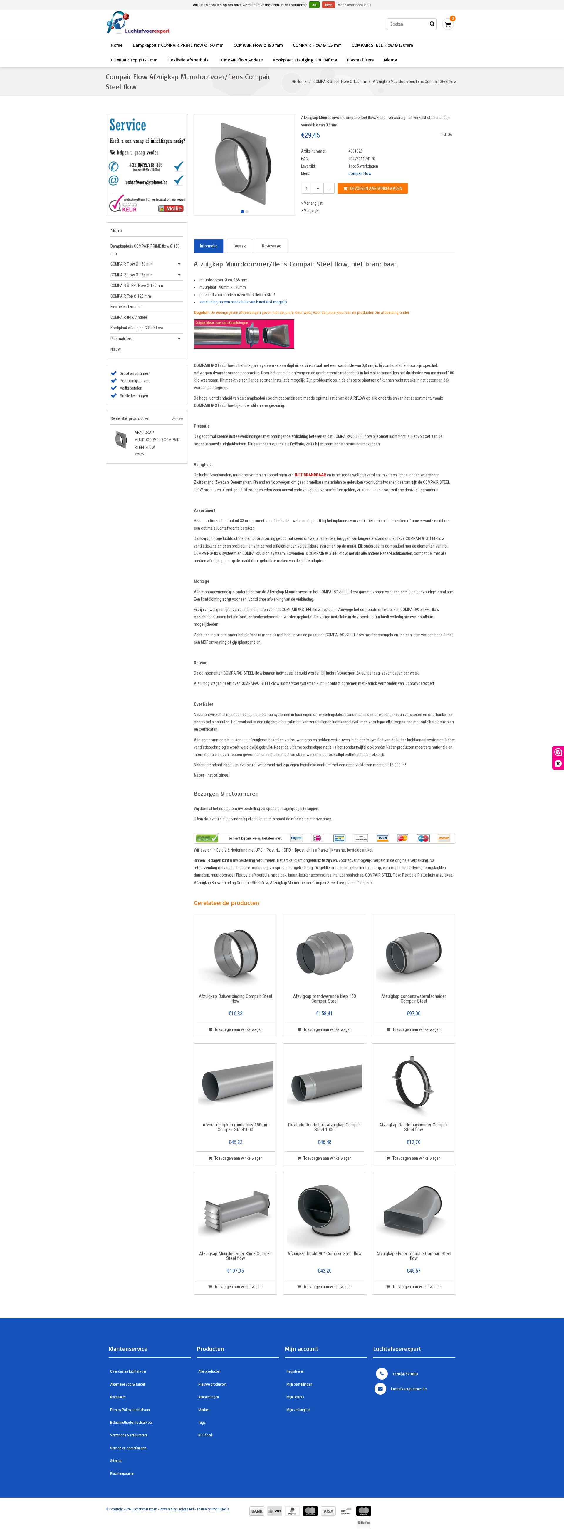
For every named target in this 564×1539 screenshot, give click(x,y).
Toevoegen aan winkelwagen (374, 188)
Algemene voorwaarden (128, 1384)
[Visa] (328, 1511)
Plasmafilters (360, 60)
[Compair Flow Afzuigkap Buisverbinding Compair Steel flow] (235, 954)
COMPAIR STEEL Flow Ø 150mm (382, 45)
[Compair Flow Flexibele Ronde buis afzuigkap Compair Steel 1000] (324, 1083)
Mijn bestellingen (299, 1384)
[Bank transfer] (256, 1511)
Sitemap (116, 1460)
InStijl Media (220, 1509)
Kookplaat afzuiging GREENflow (305, 60)
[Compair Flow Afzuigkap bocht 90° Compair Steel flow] (324, 1211)
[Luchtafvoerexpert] (189, 24)
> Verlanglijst (312, 203)
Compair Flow (359, 173)
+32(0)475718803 (405, 1374)
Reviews (271, 245)
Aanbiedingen (208, 1397)
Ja (314, 5)
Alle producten (209, 1371)
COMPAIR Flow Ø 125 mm (317, 45)
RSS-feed (205, 1435)
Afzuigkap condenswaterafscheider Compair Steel (413, 999)
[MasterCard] (310, 1511)
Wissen (177, 418)
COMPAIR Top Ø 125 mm (134, 60)
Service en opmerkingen (128, 1448)
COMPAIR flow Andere (241, 60)
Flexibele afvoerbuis (188, 60)
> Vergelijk (309, 210)
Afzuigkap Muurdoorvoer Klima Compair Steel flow (235, 1256)
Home (117, 45)
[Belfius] (364, 1522)
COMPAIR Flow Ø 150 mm (258, 45)
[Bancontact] (346, 1511)
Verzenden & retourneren (129, 1435)
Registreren (295, 1371)
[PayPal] (292, 1511)
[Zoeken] (432, 24)
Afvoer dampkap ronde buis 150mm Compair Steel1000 (235, 1127)
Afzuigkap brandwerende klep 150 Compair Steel (324, 999)
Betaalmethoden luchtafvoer (131, 1422)
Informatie (208, 245)
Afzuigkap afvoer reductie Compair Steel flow (413, 1256)
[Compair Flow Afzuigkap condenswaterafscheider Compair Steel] (413, 954)
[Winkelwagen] (448, 24)
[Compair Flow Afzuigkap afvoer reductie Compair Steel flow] (413, 1211)
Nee (328, 5)
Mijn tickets (295, 1397)
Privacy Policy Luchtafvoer (130, 1410)
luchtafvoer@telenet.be (409, 1389)
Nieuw (390, 60)
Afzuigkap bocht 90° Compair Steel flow (325, 1253)
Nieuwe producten (212, 1384)
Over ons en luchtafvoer (128, 1371)
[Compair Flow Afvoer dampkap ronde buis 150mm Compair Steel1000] (235, 1083)
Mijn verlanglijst (298, 1410)
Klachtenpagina (121, 1473)
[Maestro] (363, 1511)
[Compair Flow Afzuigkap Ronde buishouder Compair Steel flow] (413, 1083)
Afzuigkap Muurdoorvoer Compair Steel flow (157, 440)
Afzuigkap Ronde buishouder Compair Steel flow (413, 1127)
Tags (239, 245)
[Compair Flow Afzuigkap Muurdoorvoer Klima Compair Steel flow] (235, 1211)
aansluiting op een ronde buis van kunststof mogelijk (243, 302)
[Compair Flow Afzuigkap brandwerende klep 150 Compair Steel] (324, 954)
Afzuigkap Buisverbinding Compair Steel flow (235, 999)
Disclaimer (118, 1397)
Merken (203, 1410)
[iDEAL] (274, 1511)
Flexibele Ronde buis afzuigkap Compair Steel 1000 (324, 1127)
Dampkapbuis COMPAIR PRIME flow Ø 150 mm (178, 45)
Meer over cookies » (355, 5)
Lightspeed (185, 1509)
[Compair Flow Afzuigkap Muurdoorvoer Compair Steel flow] (121, 440)
